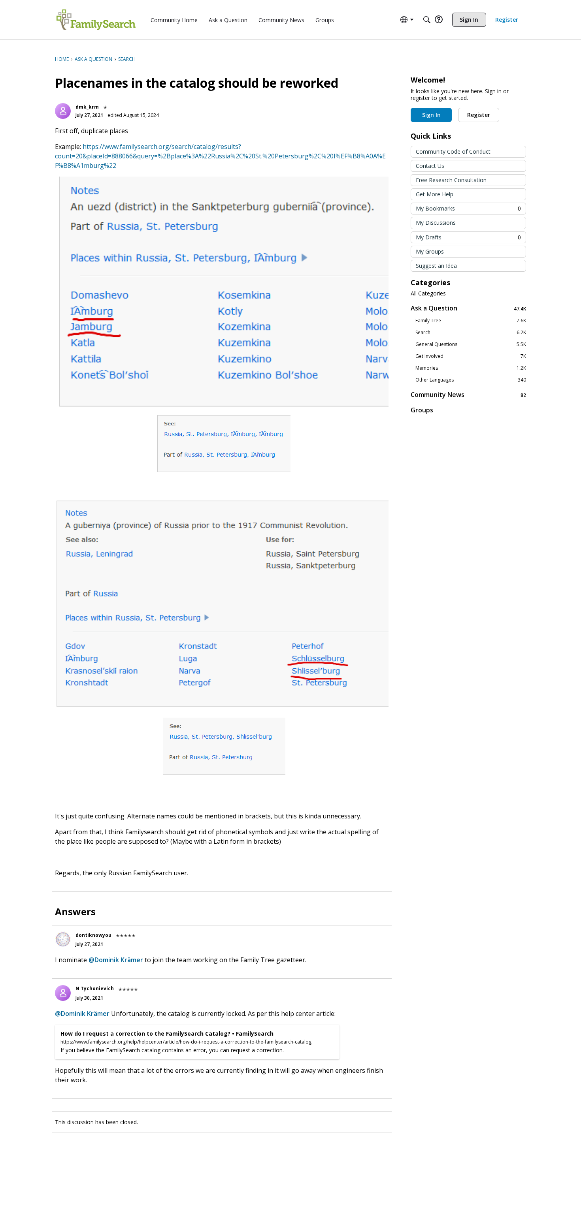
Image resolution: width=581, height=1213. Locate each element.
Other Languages (470, 380)
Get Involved (470, 356)
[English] (96, 19)
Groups (422, 410)
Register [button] (478, 114)
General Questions (470, 344)
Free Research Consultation (451, 180)
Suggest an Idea (436, 265)
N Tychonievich (94, 988)
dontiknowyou (93, 935)
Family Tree (470, 320)
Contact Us (430, 165)
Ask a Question (468, 308)
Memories (470, 368)
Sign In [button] (431, 114)
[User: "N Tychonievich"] (63, 993)
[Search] (427, 20)
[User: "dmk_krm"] (63, 111)
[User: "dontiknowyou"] (63, 939)
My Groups (430, 251)
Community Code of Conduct (453, 151)
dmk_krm (87, 106)
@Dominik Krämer (116, 959)
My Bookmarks (468, 208)
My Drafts (468, 237)
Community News (468, 395)
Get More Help (434, 194)
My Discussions (436, 222)
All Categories (428, 293)
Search (470, 332)
